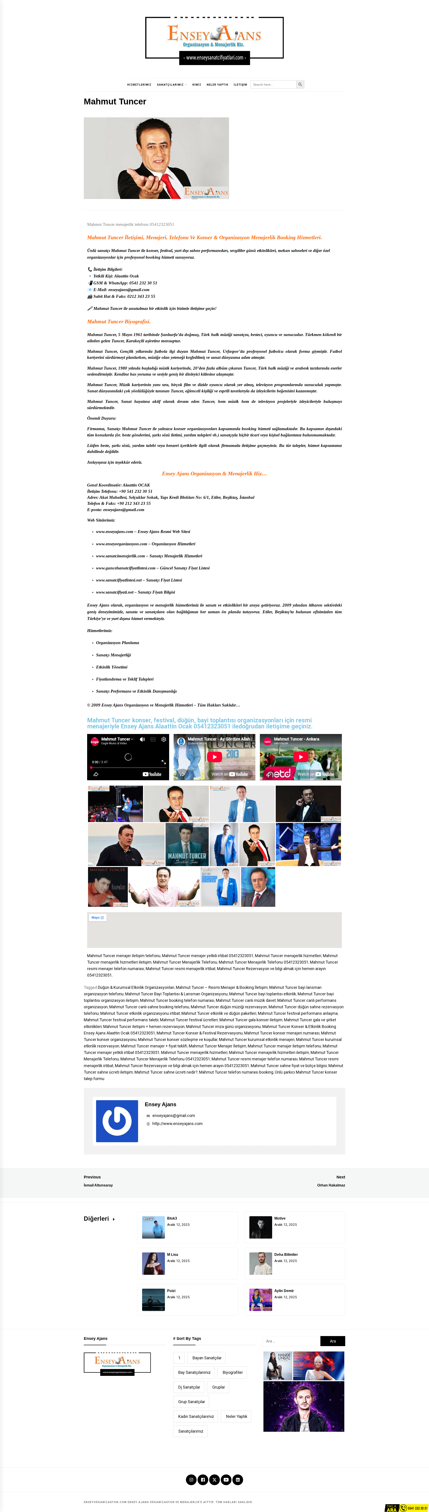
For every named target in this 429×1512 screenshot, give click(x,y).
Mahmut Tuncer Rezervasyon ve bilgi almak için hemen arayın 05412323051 (182, 1065)
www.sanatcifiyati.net (114, 592)
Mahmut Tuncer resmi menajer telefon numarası (255, 1059)
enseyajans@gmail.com (173, 1115)
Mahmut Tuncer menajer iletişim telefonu (123, 955)
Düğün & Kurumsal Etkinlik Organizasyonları (136, 987)
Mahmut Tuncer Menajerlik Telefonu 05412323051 (263, 962)
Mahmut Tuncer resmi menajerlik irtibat (180, 968)
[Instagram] (191, 1480)
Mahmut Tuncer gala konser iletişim (250, 1019)
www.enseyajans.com (114, 531)
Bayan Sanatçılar (207, 1358)
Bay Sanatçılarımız (194, 1372)
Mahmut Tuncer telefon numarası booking (236, 1072)
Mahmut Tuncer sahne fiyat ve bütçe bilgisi (289, 1065)
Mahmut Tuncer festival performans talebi (121, 1019)
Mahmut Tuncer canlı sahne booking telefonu (149, 1006)
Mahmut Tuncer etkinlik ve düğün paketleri (218, 1013)
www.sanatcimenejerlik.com (120, 556)
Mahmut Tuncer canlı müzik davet (246, 1000)
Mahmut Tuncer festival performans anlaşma (298, 1013)
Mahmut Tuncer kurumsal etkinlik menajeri (256, 1039)
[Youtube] (226, 1480)
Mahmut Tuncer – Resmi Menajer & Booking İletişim (222, 987)
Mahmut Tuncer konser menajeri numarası (282, 1033)
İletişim (240, 84)
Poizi (171, 1291)
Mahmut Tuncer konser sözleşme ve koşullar (177, 1039)
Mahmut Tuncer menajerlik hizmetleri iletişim (269, 1052)
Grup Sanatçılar (191, 1401)
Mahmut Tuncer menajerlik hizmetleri (288, 955)
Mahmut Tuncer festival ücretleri (189, 1019)
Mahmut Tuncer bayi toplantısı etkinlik (262, 994)
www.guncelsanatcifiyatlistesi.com (126, 568)
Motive (280, 1218)
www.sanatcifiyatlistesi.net (119, 580)
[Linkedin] (237, 1480)
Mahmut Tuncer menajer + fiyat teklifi (154, 1046)
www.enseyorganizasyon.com (121, 543)
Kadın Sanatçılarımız (196, 1416)
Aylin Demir (284, 1291)
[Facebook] (203, 1480)
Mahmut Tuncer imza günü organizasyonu (223, 1026)
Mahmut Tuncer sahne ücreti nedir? (166, 1072)
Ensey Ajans (160, 1104)
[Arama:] (291, 1341)
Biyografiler (233, 1372)
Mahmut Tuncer (105, 237)
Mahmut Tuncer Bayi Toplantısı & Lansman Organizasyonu (176, 994)
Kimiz (196, 84)
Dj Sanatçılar (189, 1387)
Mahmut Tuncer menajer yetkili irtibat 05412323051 (207, 955)
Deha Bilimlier (286, 1254)
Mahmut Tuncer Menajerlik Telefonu (185, 962)
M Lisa (172, 1254)
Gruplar (218, 1387)
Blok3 (172, 1218)
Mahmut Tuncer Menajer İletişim (217, 1046)
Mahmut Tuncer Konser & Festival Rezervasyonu (200, 1033)
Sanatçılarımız (170, 84)
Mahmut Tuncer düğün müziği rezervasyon (229, 1006)
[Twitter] (214, 1479)
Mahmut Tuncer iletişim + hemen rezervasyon (144, 1026)
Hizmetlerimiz (139, 84)
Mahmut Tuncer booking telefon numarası (177, 1000)
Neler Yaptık (217, 84)
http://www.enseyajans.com (177, 1123)
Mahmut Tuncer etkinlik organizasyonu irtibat (140, 1013)
